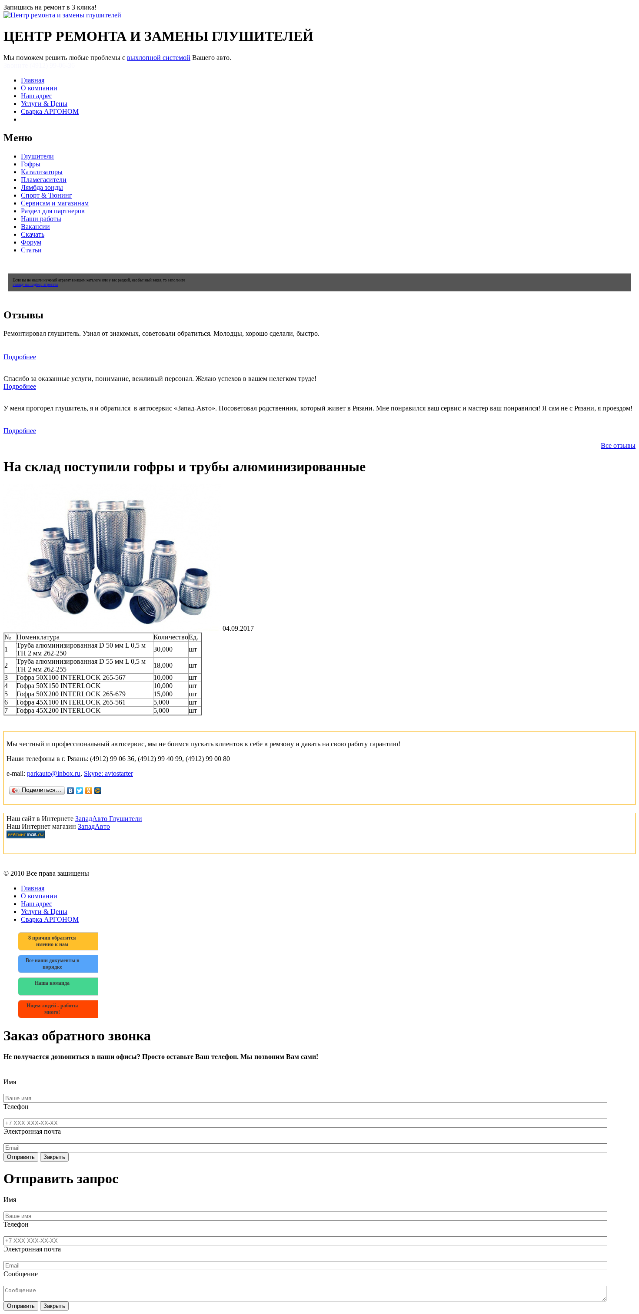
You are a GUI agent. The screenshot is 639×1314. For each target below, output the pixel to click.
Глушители (37, 156)
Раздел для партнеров (53, 211)
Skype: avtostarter (108, 773)
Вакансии (35, 226)
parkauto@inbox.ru (53, 773)
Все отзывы (618, 445)
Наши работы (41, 218)
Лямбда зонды (42, 187)
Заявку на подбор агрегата (35, 284)
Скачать (32, 234)
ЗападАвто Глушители (108, 818)
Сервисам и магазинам (55, 203)
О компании (39, 88)
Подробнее (19, 357)
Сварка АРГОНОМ (50, 111)
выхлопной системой (158, 57)
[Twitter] (79, 790)
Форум (31, 242)
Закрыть (54, 1157)
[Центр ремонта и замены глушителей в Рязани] (62, 15)
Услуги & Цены (44, 103)
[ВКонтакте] (70, 790)
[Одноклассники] (88, 790)
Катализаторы (42, 171)
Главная (32, 80)
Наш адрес (36, 95)
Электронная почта (32, 1131)
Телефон (16, 1106)
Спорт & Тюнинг (46, 195)
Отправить (21, 1157)
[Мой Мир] (98, 790)
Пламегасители (44, 179)
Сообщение (20, 1274)
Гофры (30, 164)
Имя (9, 1082)
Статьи (31, 250)
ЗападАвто (94, 826)
